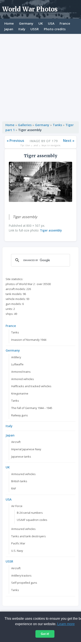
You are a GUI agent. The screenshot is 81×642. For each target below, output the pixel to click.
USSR (34, 29)
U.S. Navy (17, 551)
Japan (8, 29)
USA (51, 23)
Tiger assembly (51, 230)
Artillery (16, 357)
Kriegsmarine (19, 393)
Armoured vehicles (23, 474)
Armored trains (21, 372)
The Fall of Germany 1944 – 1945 (31, 408)
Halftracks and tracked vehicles (31, 386)
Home (9, 23)
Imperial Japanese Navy (26, 449)
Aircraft (16, 442)
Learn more (66, 624)
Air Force (16, 506)
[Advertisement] (40, 76)
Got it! (45, 634)
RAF (13, 488)
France (65, 23)
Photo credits (55, 29)
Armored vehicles (22, 379)
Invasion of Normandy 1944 (28, 340)
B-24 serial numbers (30, 513)
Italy (21, 29)
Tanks (57, 125)
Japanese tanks (21, 456)
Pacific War (18, 543)
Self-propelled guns (24, 583)
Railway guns (19, 415)
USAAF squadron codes (32, 520)
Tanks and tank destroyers (28, 536)
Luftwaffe (17, 364)
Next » (68, 140)
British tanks (19, 481)
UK (40, 23)
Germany (26, 23)
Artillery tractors (21, 575)
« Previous (15, 140)
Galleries (25, 125)
